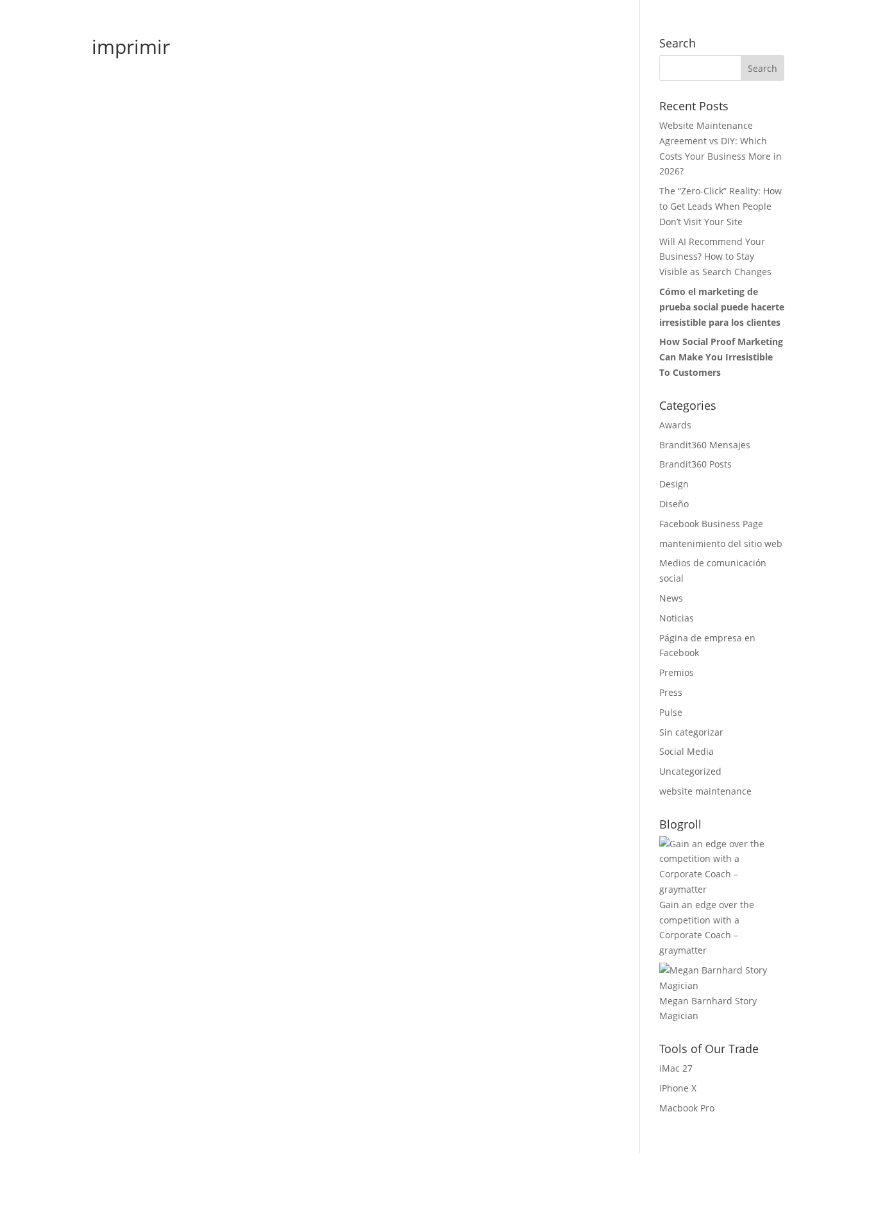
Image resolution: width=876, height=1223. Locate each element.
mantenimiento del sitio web (720, 543)
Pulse (670, 712)
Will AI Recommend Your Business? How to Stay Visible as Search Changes (715, 256)
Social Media (686, 751)
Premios (676, 672)
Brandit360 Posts (695, 464)
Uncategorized (690, 771)
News (671, 598)
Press (670, 692)
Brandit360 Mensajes (704, 445)
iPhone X (677, 1088)
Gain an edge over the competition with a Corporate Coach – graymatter (706, 927)
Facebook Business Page (711, 524)
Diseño (674, 504)
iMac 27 (676, 1068)
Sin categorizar (691, 732)
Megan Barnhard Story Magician (708, 1008)
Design (674, 484)
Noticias (676, 618)
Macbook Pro (686, 1108)
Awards (675, 425)
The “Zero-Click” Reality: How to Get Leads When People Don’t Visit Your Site (720, 206)
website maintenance (705, 791)
